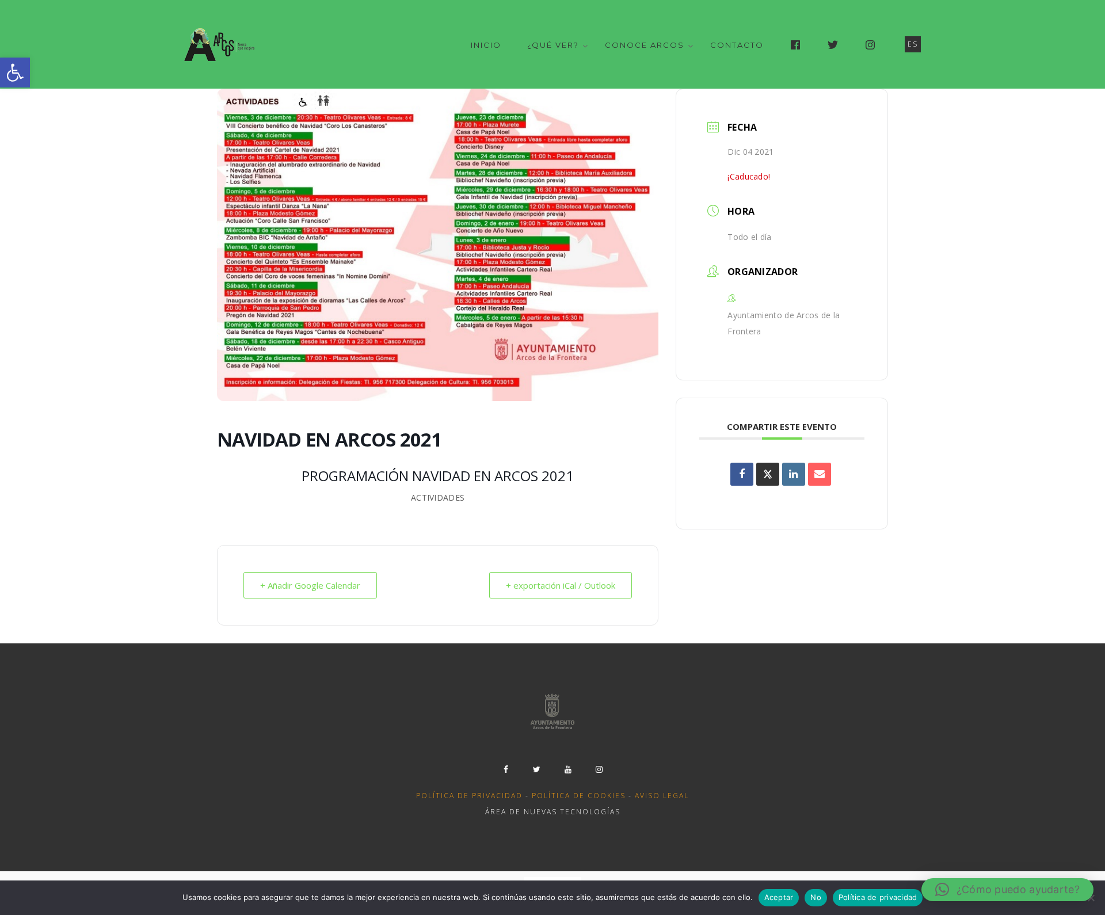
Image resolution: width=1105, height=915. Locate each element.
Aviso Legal (662, 795)
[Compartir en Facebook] (741, 474)
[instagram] (599, 769)
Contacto (737, 44)
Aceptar (779, 897)
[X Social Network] (767, 474)
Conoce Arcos (644, 44)
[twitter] (537, 769)
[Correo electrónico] (819, 474)
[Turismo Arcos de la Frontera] (220, 44)
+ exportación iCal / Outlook (560, 585)
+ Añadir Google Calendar (310, 585)
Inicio (486, 44)
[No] (1090, 897)
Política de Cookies (579, 795)
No (815, 897)
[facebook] (506, 769)
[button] (15, 72)
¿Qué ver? (553, 44)
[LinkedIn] (793, 474)
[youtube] (568, 769)
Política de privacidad (469, 795)
